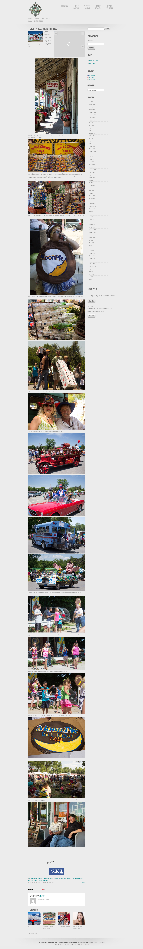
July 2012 (91, 240)
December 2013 (92, 201)
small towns (30, 880)
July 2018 (91, 122)
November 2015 (92, 169)
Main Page (64, 6)
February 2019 (92, 107)
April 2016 (91, 159)
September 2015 (92, 175)
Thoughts (40, 880)
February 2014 (92, 195)
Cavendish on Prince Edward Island (48, 927)
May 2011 (91, 276)
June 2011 (91, 274)
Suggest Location (87, 7)
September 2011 (92, 266)
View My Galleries (109, 7)
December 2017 (92, 133)
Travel (46, 880)
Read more (91, 301)
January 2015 (92, 188)
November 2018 (92, 114)
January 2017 (92, 148)
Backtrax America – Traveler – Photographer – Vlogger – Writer (66, 942)
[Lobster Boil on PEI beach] (64, 918)
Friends (65, 879)
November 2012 (92, 232)
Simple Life (80, 879)
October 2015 (92, 172)
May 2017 (91, 141)
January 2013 (92, 227)
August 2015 (92, 177)
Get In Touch (92, 63)
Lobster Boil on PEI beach (64, 927)
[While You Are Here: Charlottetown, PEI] (79, 918)
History (68, 879)
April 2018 (91, 130)
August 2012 (92, 237)
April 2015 (91, 182)
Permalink (83, 882)
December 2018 (92, 112)
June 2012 (91, 242)
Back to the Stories (93, 65)
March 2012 (91, 250)
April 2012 (91, 248)
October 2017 (92, 135)
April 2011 (91, 279)
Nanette (39, 882)
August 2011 (92, 269)
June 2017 (91, 138)
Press (90, 62)
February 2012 (92, 253)
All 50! (29, 927)
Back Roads (36, 879)
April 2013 (91, 219)
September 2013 (92, 206)
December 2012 (92, 229)
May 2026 (91, 101)
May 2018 (91, 128)
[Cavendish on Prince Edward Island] (49, 918)
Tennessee (36, 880)
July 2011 (91, 271)
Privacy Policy (102, 942)
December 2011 (92, 258)
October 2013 (92, 203)
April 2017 (91, 143)
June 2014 (91, 190)
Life (71, 879)
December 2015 (92, 167)
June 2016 (91, 154)
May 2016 (91, 156)
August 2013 (92, 208)
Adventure (31, 879)
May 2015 (91, 180)
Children (51, 879)
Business (41, 879)
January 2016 (92, 164)
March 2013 (91, 222)
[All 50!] (34, 918)
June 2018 (91, 125)
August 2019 (92, 104)
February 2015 (92, 185)
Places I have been (93, 60)
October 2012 (92, 235)
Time (44, 880)
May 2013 (91, 216)
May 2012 (91, 245)
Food (62, 879)
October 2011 (92, 263)
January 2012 (92, 255)
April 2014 (91, 193)
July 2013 (91, 211)
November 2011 (92, 261)
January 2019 (92, 109)
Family (55, 879)
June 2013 (91, 214)
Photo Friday (75, 879)
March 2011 (91, 282)
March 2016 (91, 161)
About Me (91, 59)
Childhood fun (46, 879)
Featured (59, 879)
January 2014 (92, 198)
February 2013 (92, 224)
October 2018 (92, 117)
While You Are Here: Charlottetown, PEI (77, 927)
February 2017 (92, 146)
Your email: (90, 40)
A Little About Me (76, 7)
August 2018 (92, 120)
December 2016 (92, 151)
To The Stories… (98, 7)
